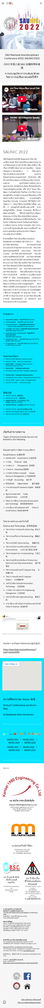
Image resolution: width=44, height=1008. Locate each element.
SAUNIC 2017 (13, 747)
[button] (3, 3)
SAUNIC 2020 (28, 739)
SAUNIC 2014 (30, 750)
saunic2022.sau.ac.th (16, 959)
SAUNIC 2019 (14, 742)
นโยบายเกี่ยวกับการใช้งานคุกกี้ (31, 1000)
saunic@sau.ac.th (29, 950)
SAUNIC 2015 (14, 750)
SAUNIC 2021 (12, 739)
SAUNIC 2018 (30, 742)
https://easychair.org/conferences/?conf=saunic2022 (20, 963)
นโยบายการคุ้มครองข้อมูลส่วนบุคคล (29, 1002)
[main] (22, 66)
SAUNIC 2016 (28, 747)
